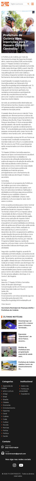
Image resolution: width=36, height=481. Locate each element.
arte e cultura (8, 391)
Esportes (6, 411)
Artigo (5, 394)
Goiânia (5, 416)
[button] (32, 4)
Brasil (5, 397)
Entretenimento (9, 408)
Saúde (5, 436)
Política (6, 433)
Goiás (5, 419)
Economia (6, 405)
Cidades (6, 402)
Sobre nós (24, 386)
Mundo (5, 425)
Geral (5, 414)
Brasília (5, 399)
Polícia (5, 430)
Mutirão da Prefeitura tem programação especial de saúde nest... (25, 352)
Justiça (5, 422)
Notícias (6, 428)
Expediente (25, 394)
